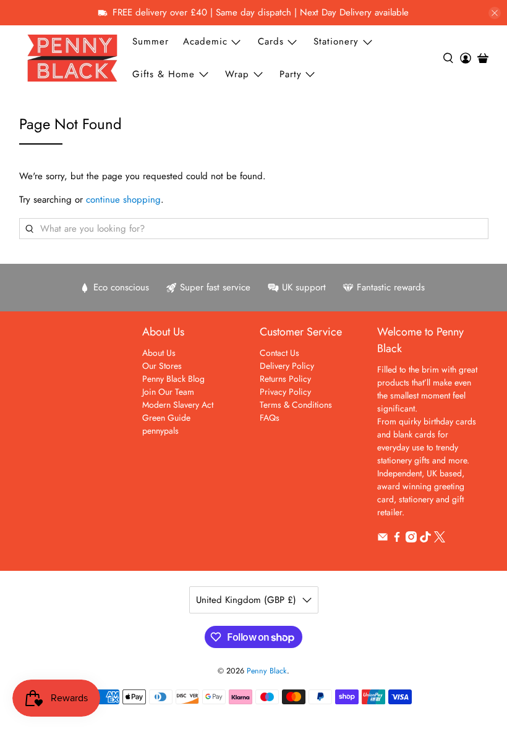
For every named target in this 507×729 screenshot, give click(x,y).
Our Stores (162, 366)
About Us (159, 353)
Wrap (237, 74)
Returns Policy (285, 379)
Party (290, 74)
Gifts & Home (163, 74)
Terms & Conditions (296, 404)
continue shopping (123, 199)
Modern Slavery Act (177, 404)
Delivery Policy (287, 366)
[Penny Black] (72, 58)
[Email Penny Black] (382, 539)
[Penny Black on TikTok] (425, 539)
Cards (271, 41)
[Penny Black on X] (439, 539)
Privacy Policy (285, 392)
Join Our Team (168, 392)
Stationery (336, 41)
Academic (205, 41)
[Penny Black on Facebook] (397, 539)
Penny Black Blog (173, 379)
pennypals (160, 430)
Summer (150, 41)
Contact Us (279, 353)
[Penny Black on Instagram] (411, 539)
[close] (494, 13)
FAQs (269, 417)
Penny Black (267, 670)
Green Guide (166, 417)
